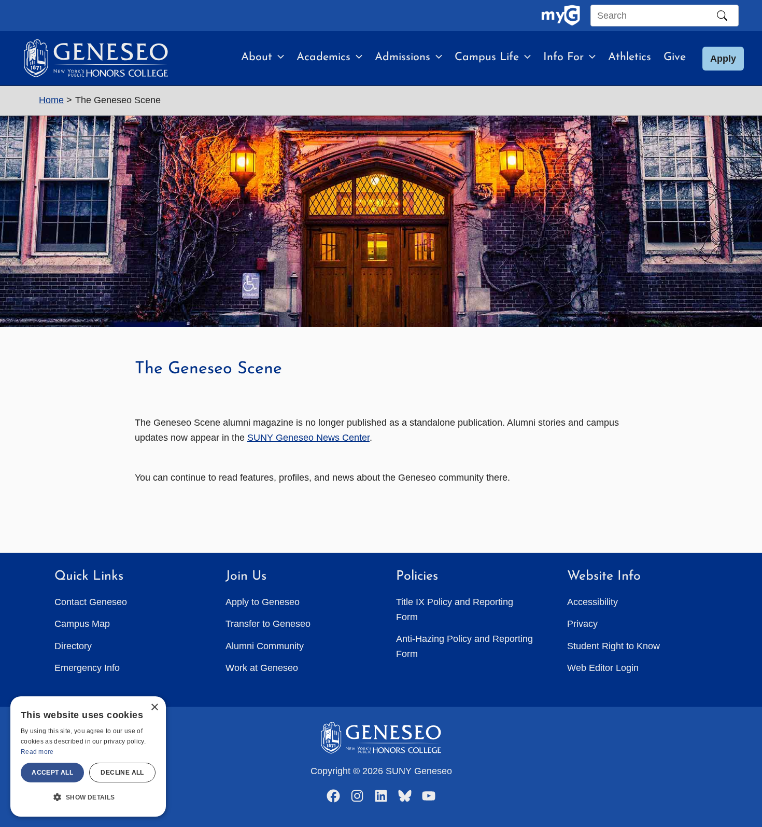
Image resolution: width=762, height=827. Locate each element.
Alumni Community (264, 646)
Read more (37, 751)
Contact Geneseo (90, 602)
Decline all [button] (122, 772)
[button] (278, 57)
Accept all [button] (52, 772)
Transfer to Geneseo (268, 624)
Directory (73, 646)
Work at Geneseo (261, 668)
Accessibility (592, 602)
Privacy (582, 624)
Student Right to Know (613, 646)
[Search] (722, 15)
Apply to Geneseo (262, 602)
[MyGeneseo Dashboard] (560, 15)
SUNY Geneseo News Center (308, 437)
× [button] (154, 707)
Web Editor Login (603, 668)
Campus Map (82, 624)
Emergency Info (87, 668)
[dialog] (88, 756)
